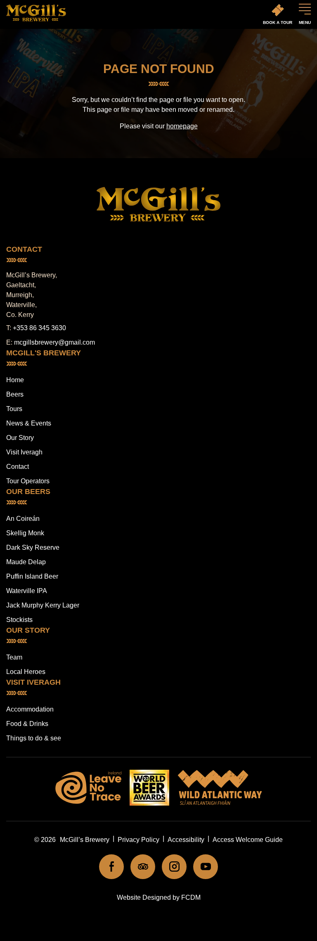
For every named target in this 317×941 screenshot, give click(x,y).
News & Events (28, 423)
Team (14, 657)
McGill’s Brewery (84, 839)
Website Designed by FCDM (159, 897)
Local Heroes (25, 671)
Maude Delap (26, 561)
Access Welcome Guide (248, 839)
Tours (14, 408)
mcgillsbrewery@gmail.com (54, 342)
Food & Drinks (27, 723)
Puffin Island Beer (32, 576)
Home (15, 379)
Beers (15, 394)
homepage (182, 126)
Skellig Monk (25, 533)
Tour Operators (28, 481)
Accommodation (30, 709)
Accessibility (186, 839)
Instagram (174, 866)
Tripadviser (142, 866)
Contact (17, 466)
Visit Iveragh (24, 452)
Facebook (111, 866)
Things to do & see (33, 738)
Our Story (20, 437)
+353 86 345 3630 (39, 327)
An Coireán (23, 518)
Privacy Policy (138, 839)
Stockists (19, 619)
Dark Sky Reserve (32, 547)
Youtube (205, 866)
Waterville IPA (26, 590)
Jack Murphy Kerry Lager (42, 605)
